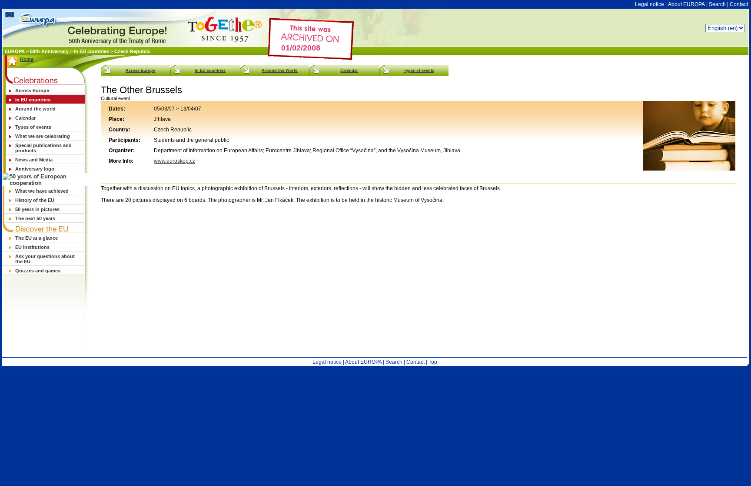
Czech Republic (132, 51)
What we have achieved (42, 191)
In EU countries (91, 51)
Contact (739, 4)
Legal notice (649, 4)
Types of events (33, 127)
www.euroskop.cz (174, 161)
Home (26, 59)
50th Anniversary (49, 51)
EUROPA (15, 51)
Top (433, 362)
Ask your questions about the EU (45, 259)
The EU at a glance (36, 238)
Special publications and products (43, 148)
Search (717, 4)
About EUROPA (686, 4)
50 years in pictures (37, 209)
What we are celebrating (42, 136)
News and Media (34, 159)
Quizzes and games (37, 270)
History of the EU (34, 200)
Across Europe (32, 90)
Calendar (25, 118)
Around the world (35, 108)
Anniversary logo (34, 168)
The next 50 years (35, 218)
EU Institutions (32, 247)
